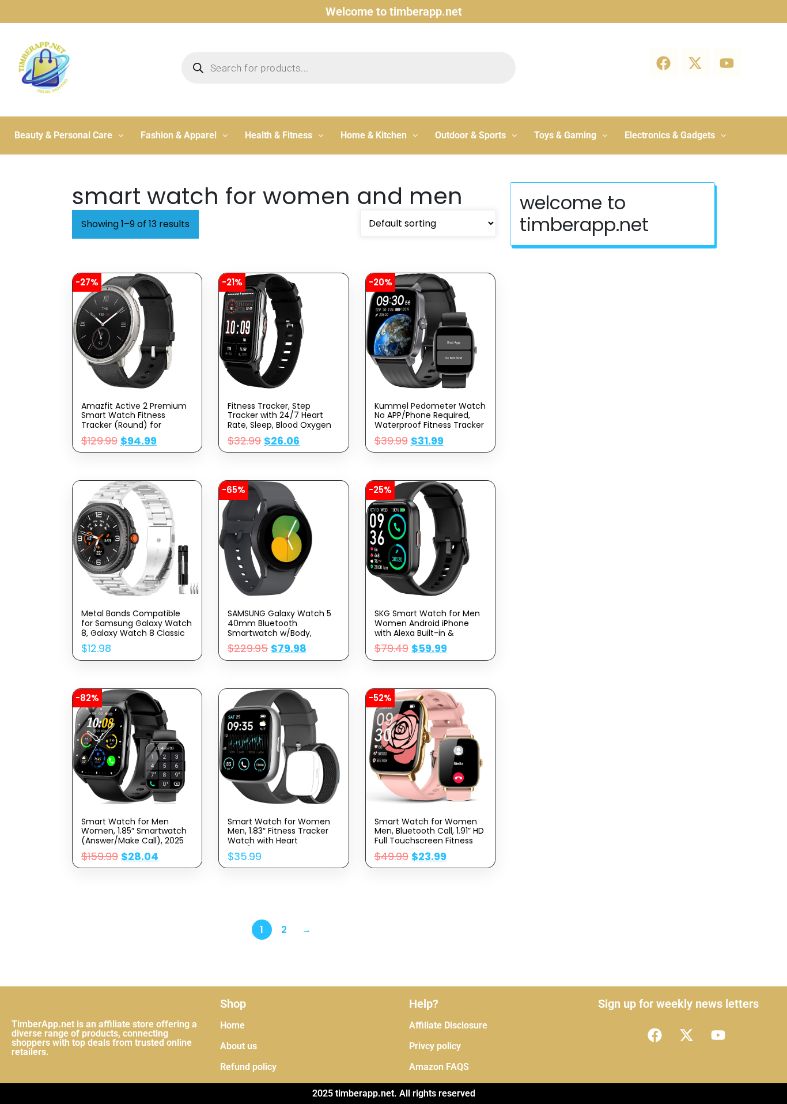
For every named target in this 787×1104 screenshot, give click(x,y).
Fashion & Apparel (179, 135)
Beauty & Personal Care (63, 135)
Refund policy (248, 1066)
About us (238, 1046)
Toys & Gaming (565, 135)
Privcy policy (435, 1046)
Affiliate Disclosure (448, 1025)
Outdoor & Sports (470, 135)
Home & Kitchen (373, 135)
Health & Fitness (278, 135)
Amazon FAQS (439, 1066)
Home (232, 1025)
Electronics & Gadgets (670, 135)
